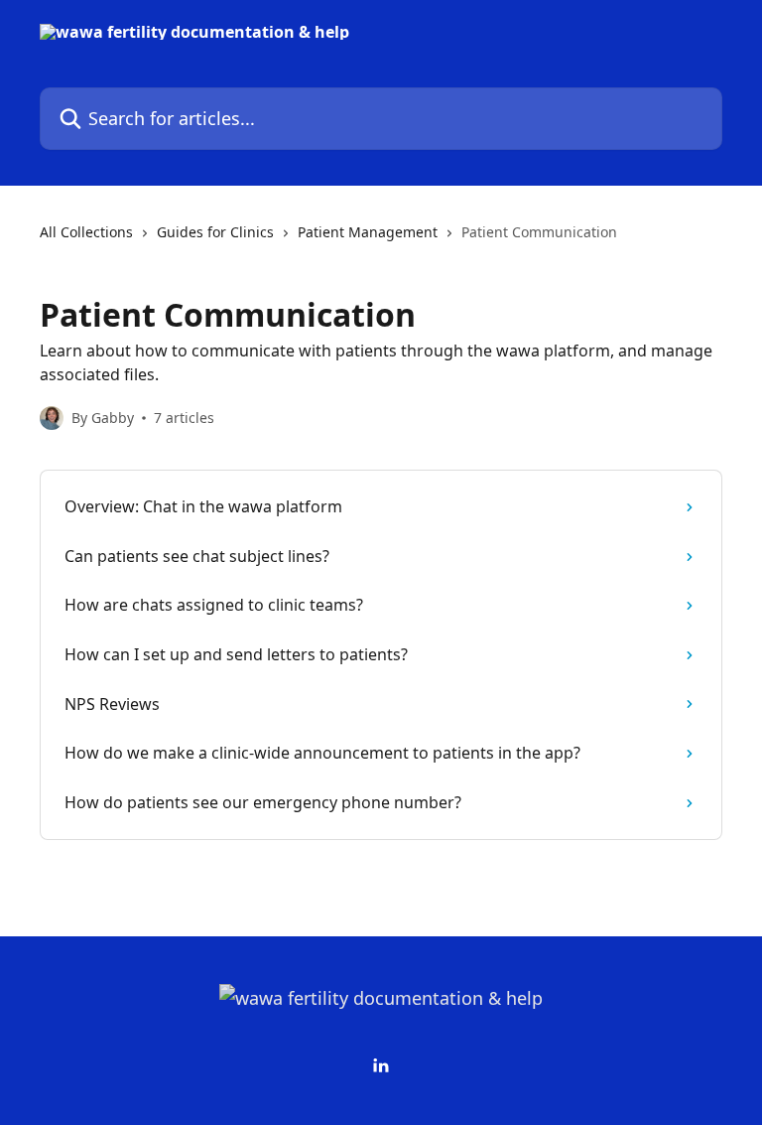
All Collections (86, 231)
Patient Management (368, 231)
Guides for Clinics (215, 231)
